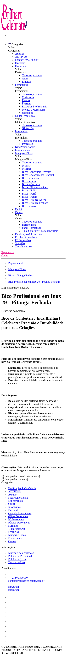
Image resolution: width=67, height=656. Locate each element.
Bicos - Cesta (29, 181)
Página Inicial (15, 263)
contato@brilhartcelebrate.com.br (26, 580)
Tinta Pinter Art (23, 246)
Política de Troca (17, 559)
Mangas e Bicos (23, 153)
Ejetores (26, 103)
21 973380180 (19, 577)
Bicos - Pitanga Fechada (35, 202)
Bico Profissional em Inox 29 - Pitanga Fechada (34, 281)
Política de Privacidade (20, 556)
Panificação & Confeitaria (29, 234)
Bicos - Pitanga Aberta (34, 199)
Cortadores (28, 97)
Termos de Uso (16, 562)
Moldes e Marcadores (33, 109)
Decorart (20, 63)
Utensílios (27, 112)
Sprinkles (20, 243)
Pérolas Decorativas (26, 237)
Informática (21, 131)
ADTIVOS (21, 56)
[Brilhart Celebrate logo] (14, 29)
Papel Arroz (7, 252)
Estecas (26, 100)
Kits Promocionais (25, 146)
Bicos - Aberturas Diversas (36, 171)
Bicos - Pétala (29, 196)
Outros (19, 212)
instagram (13, 586)
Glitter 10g (28, 128)
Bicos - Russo (29, 206)
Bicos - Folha (29, 190)
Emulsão (26, 81)
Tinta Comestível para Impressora (40, 230)
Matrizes (26, 168)
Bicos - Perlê (29, 193)
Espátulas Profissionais (34, 106)
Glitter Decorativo (25, 115)
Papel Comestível (31, 227)
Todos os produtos (32, 75)
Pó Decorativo (23, 240)
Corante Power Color (26, 59)
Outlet (18, 209)
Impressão (27, 143)
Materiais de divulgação (21, 552)
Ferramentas (21, 84)
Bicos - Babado (30, 178)
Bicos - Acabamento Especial (38, 174)
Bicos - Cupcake (31, 184)
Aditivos (19, 53)
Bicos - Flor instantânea (35, 187)
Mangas (26, 165)
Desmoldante (29, 224)
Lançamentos (22, 150)
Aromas (26, 78)
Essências (20, 66)
